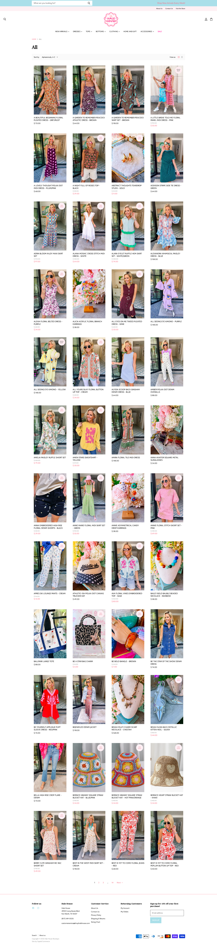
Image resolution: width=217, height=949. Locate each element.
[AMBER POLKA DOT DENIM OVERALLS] (167, 361)
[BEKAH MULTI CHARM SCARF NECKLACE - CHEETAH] (128, 699)
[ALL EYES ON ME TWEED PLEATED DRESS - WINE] (128, 293)
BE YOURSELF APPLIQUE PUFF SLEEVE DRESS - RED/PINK (47, 728)
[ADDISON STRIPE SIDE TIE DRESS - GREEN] (167, 157)
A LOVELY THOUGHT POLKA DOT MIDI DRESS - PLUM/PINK (48, 186)
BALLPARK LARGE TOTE (44, 661)
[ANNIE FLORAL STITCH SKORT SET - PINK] (167, 497)
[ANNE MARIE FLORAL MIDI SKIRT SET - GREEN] (89, 497)
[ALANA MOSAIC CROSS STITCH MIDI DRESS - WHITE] (89, 225)
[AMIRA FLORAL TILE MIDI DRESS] (128, 429)
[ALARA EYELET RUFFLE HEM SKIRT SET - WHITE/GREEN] (128, 225)
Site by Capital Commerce (41, 941)
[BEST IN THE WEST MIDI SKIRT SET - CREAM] (89, 835)
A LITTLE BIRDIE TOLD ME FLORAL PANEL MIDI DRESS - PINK (165, 118)
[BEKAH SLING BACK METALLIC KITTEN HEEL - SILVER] (167, 699)
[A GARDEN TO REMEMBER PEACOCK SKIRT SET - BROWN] (128, 90)
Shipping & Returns (98, 918)
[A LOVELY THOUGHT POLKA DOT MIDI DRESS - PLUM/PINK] (50, 157)
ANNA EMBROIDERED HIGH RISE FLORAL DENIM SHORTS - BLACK (48, 526)
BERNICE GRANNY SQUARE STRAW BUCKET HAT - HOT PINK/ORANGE (127, 796)
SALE (160, 31)
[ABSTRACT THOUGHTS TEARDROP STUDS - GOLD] (128, 157)
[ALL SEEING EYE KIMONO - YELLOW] (50, 361)
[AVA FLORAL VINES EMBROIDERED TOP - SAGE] (128, 565)
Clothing (113, 31)
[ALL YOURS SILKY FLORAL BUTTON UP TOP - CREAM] (89, 361)
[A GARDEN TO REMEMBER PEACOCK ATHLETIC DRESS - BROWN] (89, 90)
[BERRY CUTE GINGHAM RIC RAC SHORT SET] (50, 835)
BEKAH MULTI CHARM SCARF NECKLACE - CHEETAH (124, 728)
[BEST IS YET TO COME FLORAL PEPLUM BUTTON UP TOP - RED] (167, 835)
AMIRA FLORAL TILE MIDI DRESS (126, 457)
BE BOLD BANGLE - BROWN (124, 661)
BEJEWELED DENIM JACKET (84, 727)
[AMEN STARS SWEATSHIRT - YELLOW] (89, 429)
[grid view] (178, 57)
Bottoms (100, 31)
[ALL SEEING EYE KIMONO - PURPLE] (167, 293)
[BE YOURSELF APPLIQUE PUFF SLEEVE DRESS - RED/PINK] (50, 699)
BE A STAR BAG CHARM (83, 661)
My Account (125, 908)
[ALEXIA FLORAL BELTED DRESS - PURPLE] (50, 293)
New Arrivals (61, 31)
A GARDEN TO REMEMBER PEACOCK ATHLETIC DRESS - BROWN (89, 118)
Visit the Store (180, 8)
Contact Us (169, 8)
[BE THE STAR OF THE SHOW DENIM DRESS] (167, 633)
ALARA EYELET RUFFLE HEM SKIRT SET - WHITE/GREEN (127, 254)
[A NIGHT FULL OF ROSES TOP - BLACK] (89, 157)
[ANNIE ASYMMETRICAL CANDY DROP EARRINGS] (128, 497)
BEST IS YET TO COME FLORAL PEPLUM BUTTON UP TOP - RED (165, 864)
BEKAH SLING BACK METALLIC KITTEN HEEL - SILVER (164, 728)
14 (112, 882)
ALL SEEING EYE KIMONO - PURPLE (166, 321)
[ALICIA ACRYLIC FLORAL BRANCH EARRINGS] (89, 293)
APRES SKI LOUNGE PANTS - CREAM (50, 593)
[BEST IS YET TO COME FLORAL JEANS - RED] (128, 835)
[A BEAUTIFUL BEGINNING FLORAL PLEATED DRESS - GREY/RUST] (50, 90)
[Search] (89, 3)
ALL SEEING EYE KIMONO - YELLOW (50, 389)
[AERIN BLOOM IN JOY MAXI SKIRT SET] (50, 225)
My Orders (124, 912)
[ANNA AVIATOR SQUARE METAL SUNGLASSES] (167, 429)
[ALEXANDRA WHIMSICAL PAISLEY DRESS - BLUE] (167, 225)
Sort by (36, 57)
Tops (88, 31)
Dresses (77, 31)
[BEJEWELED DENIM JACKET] (89, 699)
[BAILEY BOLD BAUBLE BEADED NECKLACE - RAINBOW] (167, 565)
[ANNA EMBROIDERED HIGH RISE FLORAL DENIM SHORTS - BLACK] (50, 497)
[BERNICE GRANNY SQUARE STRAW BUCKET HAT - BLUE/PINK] (89, 767)
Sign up (155, 920)
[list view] (182, 57)
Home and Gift (130, 31)
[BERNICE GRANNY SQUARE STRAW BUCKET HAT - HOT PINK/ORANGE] (128, 767)
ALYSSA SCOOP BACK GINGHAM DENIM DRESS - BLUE (126, 390)
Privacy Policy (96, 915)
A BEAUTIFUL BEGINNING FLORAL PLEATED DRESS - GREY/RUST (48, 118)
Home (34, 39)
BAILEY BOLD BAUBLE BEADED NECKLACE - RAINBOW (164, 594)
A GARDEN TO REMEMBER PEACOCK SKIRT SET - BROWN (128, 118)
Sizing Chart (95, 922)
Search (34, 935)
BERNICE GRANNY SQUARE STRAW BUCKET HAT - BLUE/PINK (88, 796)
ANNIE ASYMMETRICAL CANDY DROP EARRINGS (125, 526)
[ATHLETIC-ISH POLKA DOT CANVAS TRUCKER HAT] (89, 565)
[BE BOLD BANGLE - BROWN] (128, 633)
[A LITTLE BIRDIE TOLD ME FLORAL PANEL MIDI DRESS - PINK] (167, 90)
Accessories (147, 31)
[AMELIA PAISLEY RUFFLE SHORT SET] (50, 429)
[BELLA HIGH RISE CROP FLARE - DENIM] (50, 767)
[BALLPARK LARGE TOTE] (50, 633)
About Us (159, 8)
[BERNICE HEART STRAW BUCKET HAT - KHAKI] (167, 767)
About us (42, 935)
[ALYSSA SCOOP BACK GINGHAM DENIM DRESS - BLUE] (128, 361)
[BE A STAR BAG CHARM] (89, 633)
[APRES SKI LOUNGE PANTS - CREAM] (50, 565)
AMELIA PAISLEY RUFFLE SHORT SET (50, 457)
